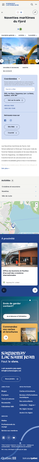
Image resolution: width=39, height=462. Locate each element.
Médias (4, 420)
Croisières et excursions (11, 67)
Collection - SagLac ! (27, 405)
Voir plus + (5, 168)
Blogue (4, 391)
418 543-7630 (9, 105)
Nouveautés (5, 403)
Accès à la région (26, 413)
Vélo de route (7, 71)
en (36, 4)
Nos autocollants (26, 401)
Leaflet (22, 233)
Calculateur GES (7, 406)
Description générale (7, 35)
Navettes (25, 67)
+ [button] (36, 203)
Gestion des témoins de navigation (21, 446)
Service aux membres (9, 431)
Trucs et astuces (7, 399)
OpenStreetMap (29, 233)
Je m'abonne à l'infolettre (16, 316)
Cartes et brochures (27, 391)
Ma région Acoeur (26, 409)
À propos (4, 395)
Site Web (11, 127)
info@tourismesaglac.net (11, 371)
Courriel (11, 133)
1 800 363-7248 (9, 108)
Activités (21, 35)
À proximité (31, 35)
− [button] (36, 206)
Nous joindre (10, 379)
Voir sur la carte (14, 100)
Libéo (25, 449)
